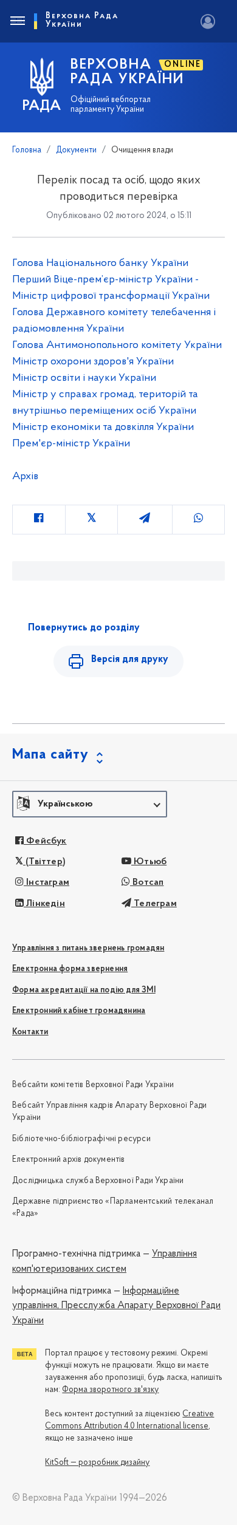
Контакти (30, 1032)
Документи (76, 150)
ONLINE (182, 64)
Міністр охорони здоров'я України (93, 362)
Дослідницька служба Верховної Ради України (98, 1181)
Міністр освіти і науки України (84, 378)
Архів (25, 476)
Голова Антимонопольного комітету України (117, 345)
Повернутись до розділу (84, 628)
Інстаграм (46, 882)
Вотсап (146, 882)
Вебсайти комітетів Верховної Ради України (93, 1085)
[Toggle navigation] (17, 21)
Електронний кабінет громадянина (78, 1010)
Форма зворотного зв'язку (110, 1389)
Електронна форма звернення (70, 969)
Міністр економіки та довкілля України (103, 427)
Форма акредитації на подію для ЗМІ (84, 990)
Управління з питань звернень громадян (88, 948)
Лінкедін (44, 904)
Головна (26, 150)
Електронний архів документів (68, 1159)
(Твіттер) (44, 862)
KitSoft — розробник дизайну (97, 1462)
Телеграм (154, 904)
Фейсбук (45, 841)
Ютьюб (149, 862)
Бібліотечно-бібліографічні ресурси (81, 1139)
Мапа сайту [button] (50, 755)
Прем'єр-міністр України (71, 443)
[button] (89, 804)
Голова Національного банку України (100, 263)
